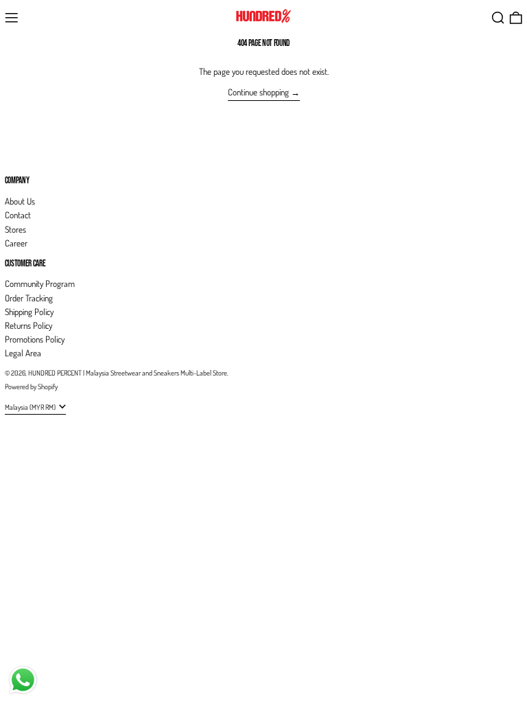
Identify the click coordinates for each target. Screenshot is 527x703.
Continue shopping (258, 92)
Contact (18, 214)
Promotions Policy (35, 339)
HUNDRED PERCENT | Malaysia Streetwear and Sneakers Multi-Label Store (127, 372)
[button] (498, 18)
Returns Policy (28, 325)
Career (16, 243)
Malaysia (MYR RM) (31, 406)
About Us (20, 201)
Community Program (40, 283)
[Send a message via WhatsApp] (23, 680)
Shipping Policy (29, 311)
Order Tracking (29, 297)
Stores (15, 229)
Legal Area (23, 352)
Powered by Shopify (31, 386)
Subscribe (20, 157)
